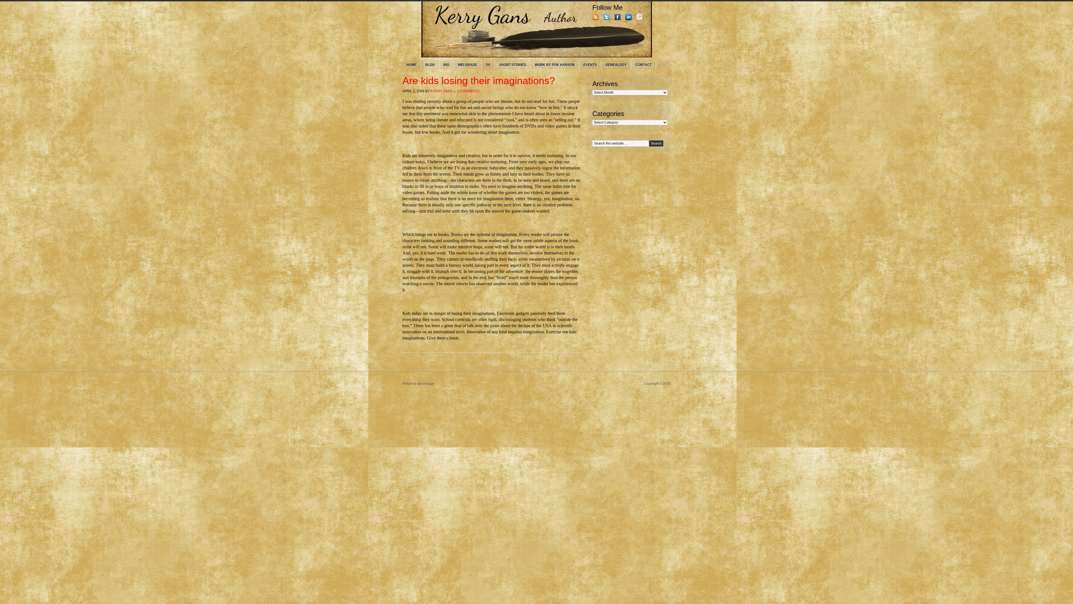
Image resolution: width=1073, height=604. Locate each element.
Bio (446, 65)
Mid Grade (467, 65)
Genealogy (616, 65)
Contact (643, 65)
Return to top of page (418, 384)
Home (412, 65)
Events (590, 65)
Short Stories (512, 65)
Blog (430, 65)
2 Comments (468, 91)
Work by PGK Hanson (555, 65)
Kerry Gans (442, 91)
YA (488, 65)
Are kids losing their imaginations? (478, 80)
